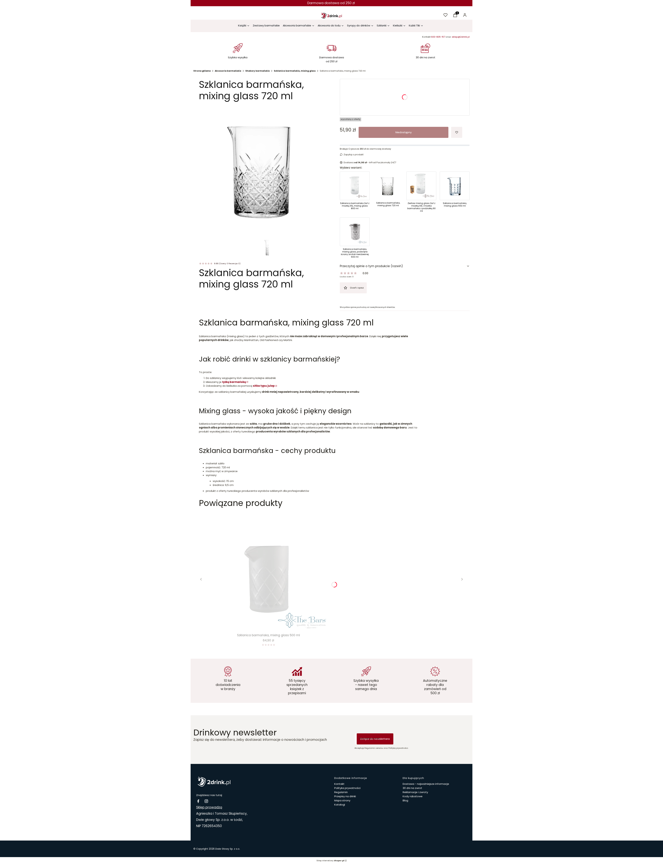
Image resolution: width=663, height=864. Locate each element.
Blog (405, 800)
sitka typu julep (264, 386)
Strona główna (202, 70)
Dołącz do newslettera (375, 739)
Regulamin (341, 792)
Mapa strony (342, 800)
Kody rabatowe (412, 796)
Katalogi (339, 804)
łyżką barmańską (234, 382)
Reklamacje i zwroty (415, 792)
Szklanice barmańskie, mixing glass (295, 70)
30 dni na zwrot (412, 788)
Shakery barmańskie (257, 70)
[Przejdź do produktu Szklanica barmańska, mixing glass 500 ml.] (268, 571)
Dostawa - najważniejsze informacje (426, 784)
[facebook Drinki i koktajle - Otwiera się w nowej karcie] (198, 801)
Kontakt (339, 784)
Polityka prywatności (347, 788)
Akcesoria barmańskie (228, 70)
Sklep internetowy (330, 860)
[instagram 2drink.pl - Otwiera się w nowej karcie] (206, 801)
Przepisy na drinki (345, 796)
